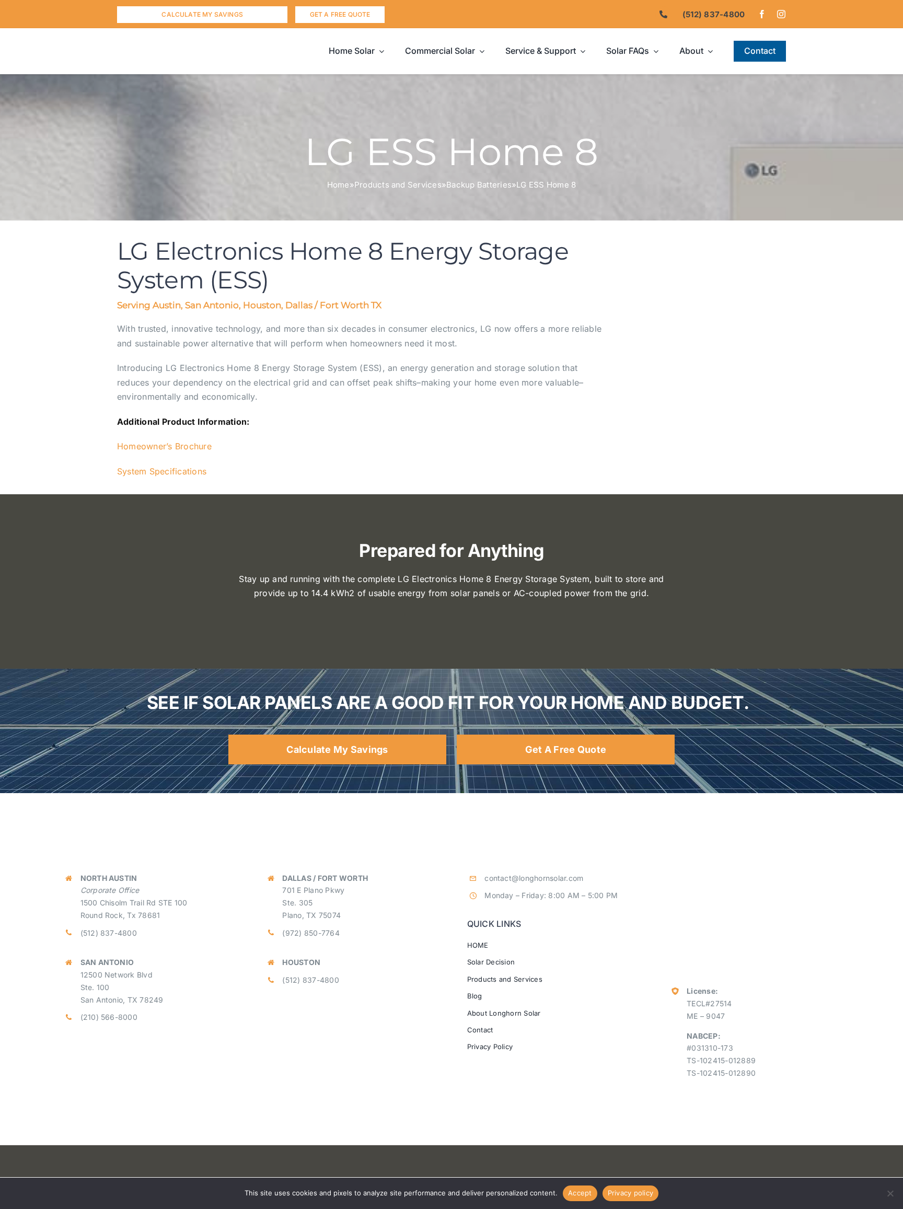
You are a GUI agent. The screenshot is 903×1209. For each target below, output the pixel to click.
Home (338, 185)
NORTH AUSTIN (108, 878)
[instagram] (781, 14)
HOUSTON (301, 962)
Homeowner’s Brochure (164, 446)
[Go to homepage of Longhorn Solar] (200, 51)
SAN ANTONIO (107, 962)
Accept (580, 1193)
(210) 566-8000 (108, 1017)
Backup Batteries (479, 185)
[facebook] (762, 14)
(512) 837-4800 (108, 932)
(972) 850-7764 (310, 932)
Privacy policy (631, 1193)
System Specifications (161, 471)
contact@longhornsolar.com (533, 878)
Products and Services (398, 185)
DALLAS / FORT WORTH (325, 878)
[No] (890, 1193)
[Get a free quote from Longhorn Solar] (340, 14)
